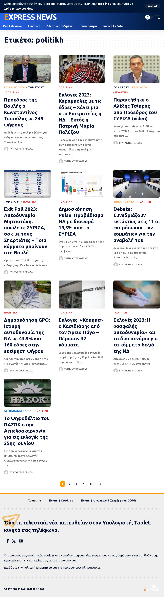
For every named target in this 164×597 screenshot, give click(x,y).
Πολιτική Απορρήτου (97, 3)
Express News (30, 17)
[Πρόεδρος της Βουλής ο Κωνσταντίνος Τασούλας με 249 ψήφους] (27, 69)
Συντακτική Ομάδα (21, 149)
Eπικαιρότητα (14, 87)
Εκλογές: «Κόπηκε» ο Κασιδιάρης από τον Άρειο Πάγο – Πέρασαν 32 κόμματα (81, 332)
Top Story (36, 87)
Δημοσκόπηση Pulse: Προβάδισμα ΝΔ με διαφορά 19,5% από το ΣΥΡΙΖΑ (81, 221)
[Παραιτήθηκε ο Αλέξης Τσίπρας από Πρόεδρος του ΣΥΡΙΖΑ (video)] (136, 69)
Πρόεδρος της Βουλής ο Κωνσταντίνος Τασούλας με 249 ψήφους (23, 112)
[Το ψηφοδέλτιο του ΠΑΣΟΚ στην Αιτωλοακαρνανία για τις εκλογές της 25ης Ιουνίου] (27, 393)
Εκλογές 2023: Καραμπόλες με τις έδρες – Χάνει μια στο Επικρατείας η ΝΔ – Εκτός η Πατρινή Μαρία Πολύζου (80, 113)
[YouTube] (21, 541)
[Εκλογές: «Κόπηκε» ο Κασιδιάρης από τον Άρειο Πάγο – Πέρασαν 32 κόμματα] (82, 294)
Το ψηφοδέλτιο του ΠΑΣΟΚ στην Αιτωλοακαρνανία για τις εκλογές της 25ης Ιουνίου (27, 431)
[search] (139, 17)
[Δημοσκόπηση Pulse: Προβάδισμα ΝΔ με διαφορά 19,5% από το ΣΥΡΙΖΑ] (82, 184)
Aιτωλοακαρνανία (18, 411)
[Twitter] (13, 541)
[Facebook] (7, 541)
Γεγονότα (139, 87)
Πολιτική (12, 92)
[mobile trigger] (156, 17)
